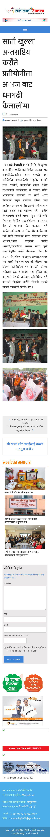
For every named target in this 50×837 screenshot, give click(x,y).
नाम (6, 614)
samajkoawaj (11, 120)
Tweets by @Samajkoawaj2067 (18, 778)
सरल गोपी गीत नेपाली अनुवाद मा (19, 492)
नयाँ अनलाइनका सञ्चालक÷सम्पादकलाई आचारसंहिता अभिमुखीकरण (22, 553)
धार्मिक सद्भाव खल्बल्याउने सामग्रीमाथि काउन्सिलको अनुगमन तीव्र (21, 521)
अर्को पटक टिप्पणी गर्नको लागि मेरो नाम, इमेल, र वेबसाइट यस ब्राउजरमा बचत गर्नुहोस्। (26, 649)
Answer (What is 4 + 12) (16, 635)
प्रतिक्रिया (7, 583)
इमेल (6, 625)
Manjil (35, 833)
